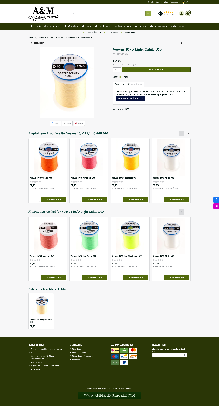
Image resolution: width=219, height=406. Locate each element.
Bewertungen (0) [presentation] (122, 84)
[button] (186, 2)
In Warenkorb (156, 70)
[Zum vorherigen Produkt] (181, 43)
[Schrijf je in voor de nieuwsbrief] (184, 355)
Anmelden (174, 2)
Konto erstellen (162, 2)
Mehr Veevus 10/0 (121, 109)
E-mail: (169, 352)
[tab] (128, 84)
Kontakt (151, 2)
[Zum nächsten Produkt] (188, 43)
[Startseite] (31, 26)
